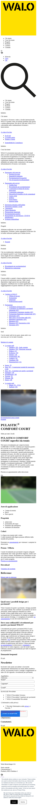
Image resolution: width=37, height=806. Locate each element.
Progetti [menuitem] (7, 242)
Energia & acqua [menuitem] (14, 174)
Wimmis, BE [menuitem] (9, 378)
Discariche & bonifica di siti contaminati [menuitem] (22, 194)
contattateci (26, 645)
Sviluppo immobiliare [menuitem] (12, 219)
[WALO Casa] (18, 35)
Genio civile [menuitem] (13, 196)
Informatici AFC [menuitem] (14, 316)
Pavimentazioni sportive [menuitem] (12, 214)
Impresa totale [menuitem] (13, 201)
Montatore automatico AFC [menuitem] (18, 319)
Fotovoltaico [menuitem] (13, 199)
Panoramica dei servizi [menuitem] (12, 183)
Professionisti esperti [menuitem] (15, 301)
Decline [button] (23, 802)
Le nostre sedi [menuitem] (9, 345)
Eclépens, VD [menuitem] (13, 353)
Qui (9, 639)
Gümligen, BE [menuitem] (13, 360)
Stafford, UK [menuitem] (13, 387)
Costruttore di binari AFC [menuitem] (17, 307)
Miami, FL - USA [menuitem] (15, 385)
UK (6, 60)
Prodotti (3, 419)
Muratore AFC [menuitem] (14, 321)
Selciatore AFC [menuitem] (14, 325)
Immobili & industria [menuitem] (16, 176)
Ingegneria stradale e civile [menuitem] (13, 206)
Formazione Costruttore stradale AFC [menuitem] (21, 312)
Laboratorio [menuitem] (9, 208)
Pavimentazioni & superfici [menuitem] (18, 178)
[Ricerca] (18, 97)
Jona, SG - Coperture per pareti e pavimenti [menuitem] (19, 371)
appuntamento (13, 542)
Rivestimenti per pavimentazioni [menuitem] (19, 187)
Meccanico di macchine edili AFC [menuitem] (20, 317)
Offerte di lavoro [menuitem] (14, 296)
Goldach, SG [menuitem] (13, 358)
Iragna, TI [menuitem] (8, 365)
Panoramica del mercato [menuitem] (12, 172)
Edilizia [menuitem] (11, 198)
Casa (2, 777)
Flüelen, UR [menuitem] (13, 355)
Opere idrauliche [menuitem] (10, 210)
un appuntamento (6, 645)
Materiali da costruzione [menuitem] (12, 268)
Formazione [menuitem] (13, 298)
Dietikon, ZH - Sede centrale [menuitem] (18, 347)
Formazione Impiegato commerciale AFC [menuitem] (22, 314)
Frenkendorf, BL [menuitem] (14, 356)
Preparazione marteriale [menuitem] (12, 212)
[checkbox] (18, 697)
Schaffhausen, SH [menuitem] (11, 374)
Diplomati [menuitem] (12, 300)
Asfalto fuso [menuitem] (13, 185)
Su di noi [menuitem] (8, 136)
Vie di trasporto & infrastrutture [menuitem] (19, 180)
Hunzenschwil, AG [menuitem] (15, 362)
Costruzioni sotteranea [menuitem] (16, 192)
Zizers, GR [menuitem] (8, 380)
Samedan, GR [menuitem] (9, 372)
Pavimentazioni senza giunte (10, 418)
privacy (27, 706)
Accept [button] (14, 802)
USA (6, 58)
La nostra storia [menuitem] (10, 137)
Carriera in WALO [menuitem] (11, 294)
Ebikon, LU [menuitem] (13, 351)
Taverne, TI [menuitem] (9, 376)
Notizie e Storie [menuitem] (10, 139)
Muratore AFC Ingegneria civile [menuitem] (19, 323)
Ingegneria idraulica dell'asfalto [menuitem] (15, 205)
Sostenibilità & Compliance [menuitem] (14, 143)
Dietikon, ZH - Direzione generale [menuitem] (20, 349)
